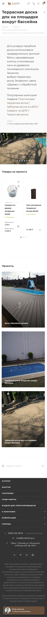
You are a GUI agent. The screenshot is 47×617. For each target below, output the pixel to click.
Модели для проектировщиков (19, 505)
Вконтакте (14, 554)
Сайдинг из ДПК (17, 110)
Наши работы (9, 499)
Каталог (6, 481)
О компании (8, 512)
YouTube (26, 554)
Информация (9, 518)
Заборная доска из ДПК (22, 106)
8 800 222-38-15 (15, 533)
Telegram (20, 554)
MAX (32, 554)
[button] (15, 161)
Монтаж (6, 487)
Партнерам (7, 493)
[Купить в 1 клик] (18, 186)
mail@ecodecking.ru (25, 538)
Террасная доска (17, 114)
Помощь (6, 524)
